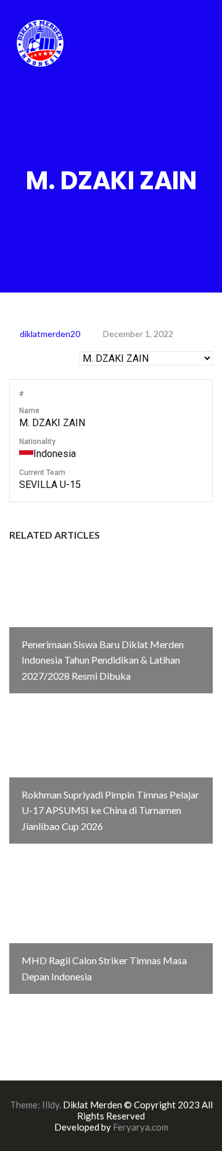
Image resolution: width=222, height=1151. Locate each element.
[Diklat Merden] (40, 42)
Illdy (50, 1104)
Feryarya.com (140, 1126)
